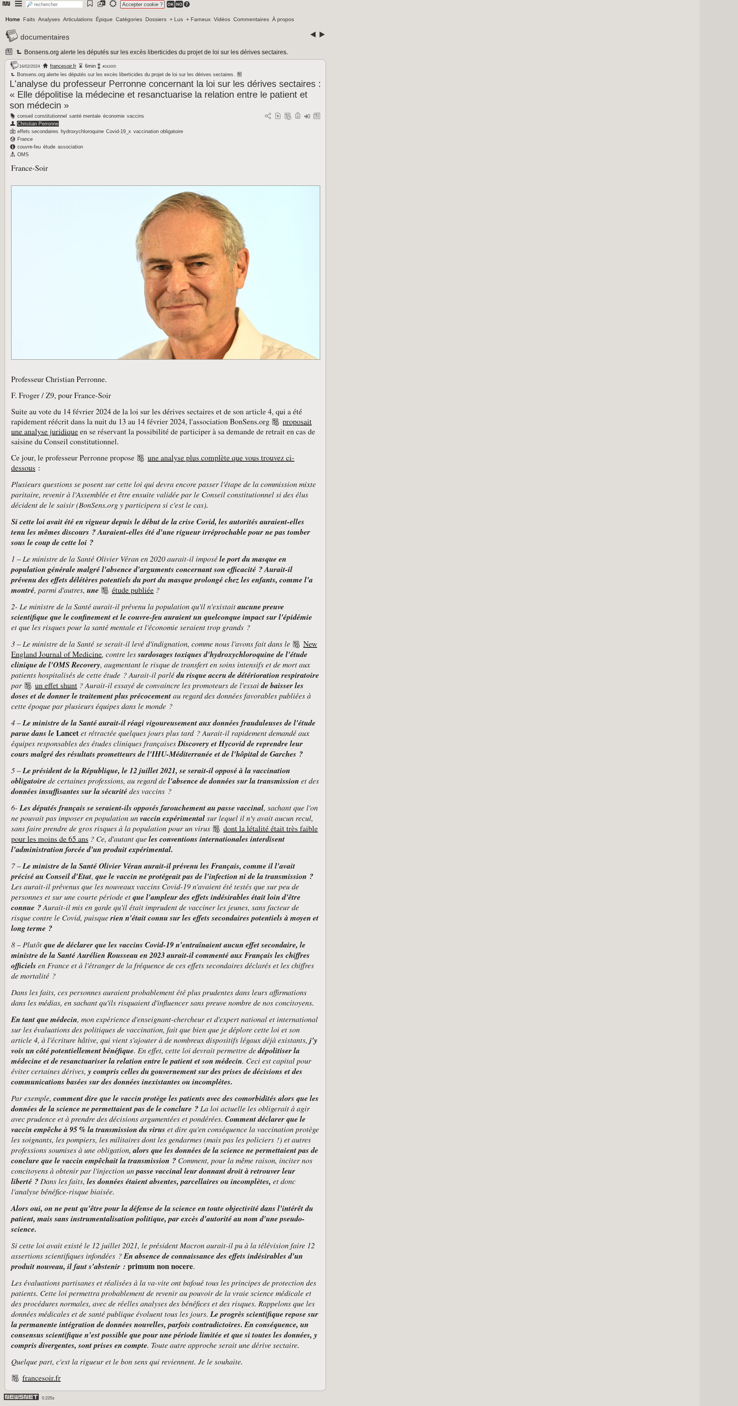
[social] (268, 116)
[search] (54, 4)
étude (49, 147)
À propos (283, 19)
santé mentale (85, 116)
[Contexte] (288, 116)
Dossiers (155, 19)
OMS (23, 154)
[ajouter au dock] (307, 116)
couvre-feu (29, 147)
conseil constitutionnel (42, 116)
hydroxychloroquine (82, 131)
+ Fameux (198, 19)
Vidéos (222, 19)
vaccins (135, 116)
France (25, 139)
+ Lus (176, 19)
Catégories (129, 19)
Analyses (49, 19)
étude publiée (133, 590)
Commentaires (251, 19)
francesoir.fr (63, 66)
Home (12, 19)
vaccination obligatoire (158, 131)
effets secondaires (37, 131)
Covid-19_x (118, 131)
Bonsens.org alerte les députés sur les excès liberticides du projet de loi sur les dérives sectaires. (155, 52)
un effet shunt (56, 685)
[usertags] (278, 116)
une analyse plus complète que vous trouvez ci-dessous (152, 462)
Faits (29, 19)
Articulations (78, 19)
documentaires (45, 37)
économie (114, 116)
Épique (104, 19)
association (70, 147)
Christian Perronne (37, 124)
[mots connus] (298, 116)
